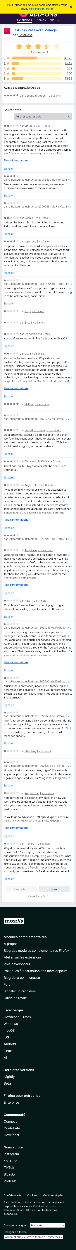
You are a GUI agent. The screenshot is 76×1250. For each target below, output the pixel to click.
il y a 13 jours (42, 125)
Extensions (24, 20)
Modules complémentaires (25, 937)
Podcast (10, 1181)
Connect (10, 1121)
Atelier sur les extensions (23, 957)
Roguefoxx (31, 793)
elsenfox (30, 751)
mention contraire (21, 1202)
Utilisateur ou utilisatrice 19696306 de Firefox (36, 765)
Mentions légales (53, 1195)
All (6, 1058)
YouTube (10, 1161)
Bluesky (10, 1174)
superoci (30, 241)
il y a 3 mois (41, 217)
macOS (9, 1030)
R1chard (29, 843)
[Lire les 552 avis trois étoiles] (37, 68)
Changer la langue (15, 1225)
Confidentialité (13, 1195)
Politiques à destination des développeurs (36, 971)
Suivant (55, 889)
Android (10, 1044)
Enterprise (11, 1102)
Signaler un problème (20, 991)
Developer (11, 1135)
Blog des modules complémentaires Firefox (37, 950)
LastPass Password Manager (35, 30)
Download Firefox (17, 1017)
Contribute (12, 1128)
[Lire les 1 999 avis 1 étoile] (37, 78)
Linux (8, 1051)
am (26, 311)
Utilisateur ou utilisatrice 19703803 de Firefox (36, 716)
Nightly (9, 1077)
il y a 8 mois (43, 843)
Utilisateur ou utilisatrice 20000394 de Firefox (36, 206)
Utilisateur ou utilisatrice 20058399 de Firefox (36, 179)
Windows (11, 1024)
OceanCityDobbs (35, 95)
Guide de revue (15, 998)
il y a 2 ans (53, 95)
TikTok (9, 1167)
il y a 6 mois (53, 430)
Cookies (32, 1195)
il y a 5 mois (37, 311)
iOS (6, 1037)
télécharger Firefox (41, 8)
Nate (27, 600)
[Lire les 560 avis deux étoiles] (37, 73)
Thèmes (40, 20)
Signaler (9, 168)
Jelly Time (31, 550)
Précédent (21, 889)
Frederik (30, 333)
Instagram (11, 1154)
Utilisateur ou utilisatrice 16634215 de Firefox (36, 627)
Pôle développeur (17, 964)
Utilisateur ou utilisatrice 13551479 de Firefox (36, 283)
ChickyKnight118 (35, 461)
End (27, 322)
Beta (7, 1083)
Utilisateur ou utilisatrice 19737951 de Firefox (36, 538)
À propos (11, 944)
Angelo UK (31, 485)
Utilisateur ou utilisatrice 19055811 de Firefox (36, 681)
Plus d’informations (16, 160)
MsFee (29, 125)
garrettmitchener (35, 430)
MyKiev (29, 404)
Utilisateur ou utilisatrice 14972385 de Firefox (36, 418)
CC (26, 353)
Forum (8, 984)
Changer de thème (15, 1232)
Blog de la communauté (22, 978)
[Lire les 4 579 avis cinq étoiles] (37, 58)
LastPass (25, 35)
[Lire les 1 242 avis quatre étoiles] (37, 63)
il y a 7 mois (45, 550)
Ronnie (29, 217)
